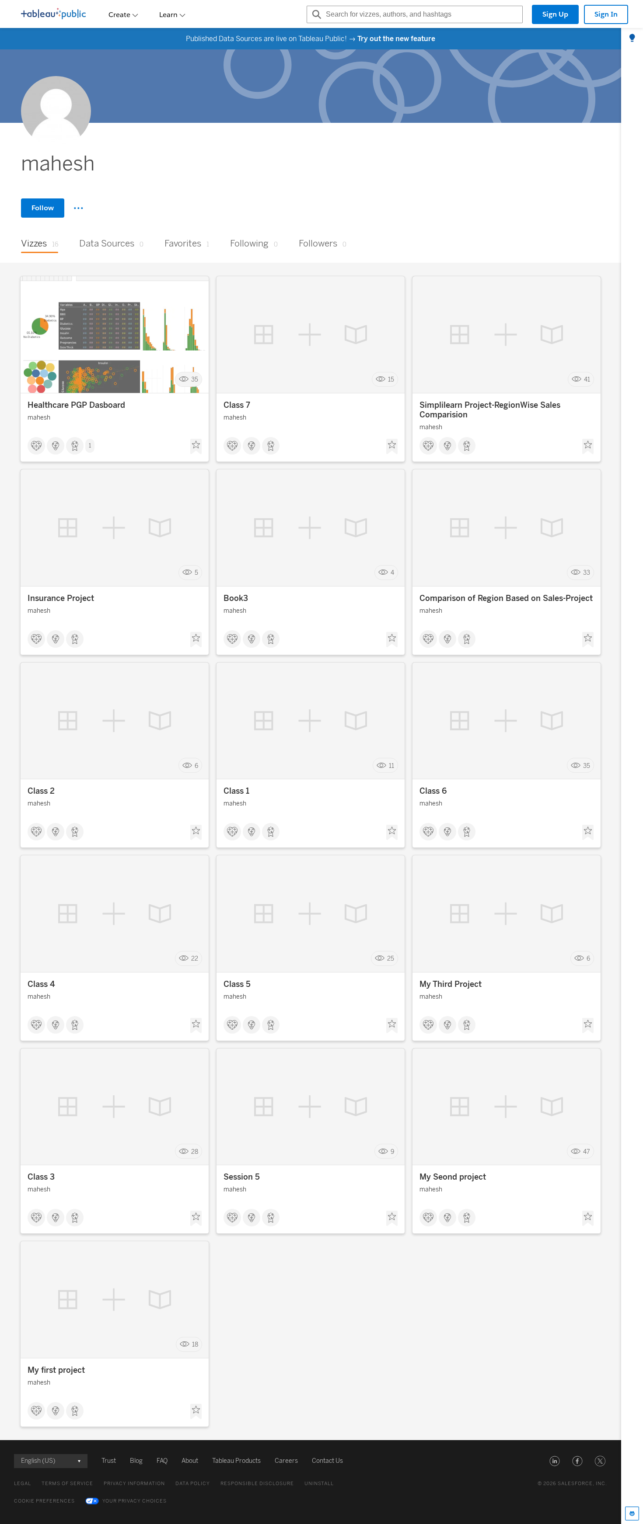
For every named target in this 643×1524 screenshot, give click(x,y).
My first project (56, 1370)
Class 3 (41, 1177)
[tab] (632, 38)
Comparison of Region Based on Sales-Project (506, 598)
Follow (42, 207)
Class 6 (433, 791)
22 (194, 958)
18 (195, 1344)
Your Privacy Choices (134, 1501)
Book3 (236, 598)
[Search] (315, 14)
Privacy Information (134, 1483)
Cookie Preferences (44, 1501)
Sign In (606, 14)
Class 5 (237, 984)
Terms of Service (67, 1483)
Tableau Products (236, 1461)
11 (391, 765)
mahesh (39, 417)
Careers (286, 1461)
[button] (555, 1461)
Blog (136, 1461)
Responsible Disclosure (257, 1483)
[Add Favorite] (196, 447)
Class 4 (41, 984)
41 (587, 379)
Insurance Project (61, 598)
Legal (22, 1483)
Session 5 (242, 1177)
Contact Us (327, 1461)
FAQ (162, 1461)
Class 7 (237, 405)
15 (391, 379)
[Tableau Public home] (53, 14)
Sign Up (555, 14)
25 (390, 958)
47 (586, 1151)
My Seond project (452, 1177)
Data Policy (192, 1483)
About (190, 1461)
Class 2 (41, 791)
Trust (108, 1461)
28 (194, 1151)
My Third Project (450, 984)
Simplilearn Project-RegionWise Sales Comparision (489, 410)
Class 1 (236, 791)
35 (194, 379)
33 (586, 572)
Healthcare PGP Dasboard (76, 405)
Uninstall (319, 1483)
